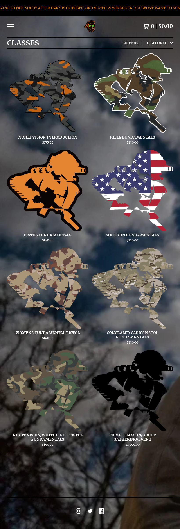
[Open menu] (10, 26)
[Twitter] (90, 511)
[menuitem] (147, 43)
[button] (90, 8)
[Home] (90, 26)
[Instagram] (78, 511)
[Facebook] (101, 511)
